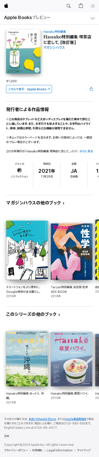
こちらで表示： (27, 89)
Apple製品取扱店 (75, 419)
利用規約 (37, 450)
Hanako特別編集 (54, 32)
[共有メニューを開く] (91, 89)
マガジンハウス (54, 48)
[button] (68, 6)
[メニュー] (93, 6)
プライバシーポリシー (16, 450)
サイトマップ (83, 450)
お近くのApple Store (42, 419)
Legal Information (60, 450)
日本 (6, 436)
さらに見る (86, 151)
